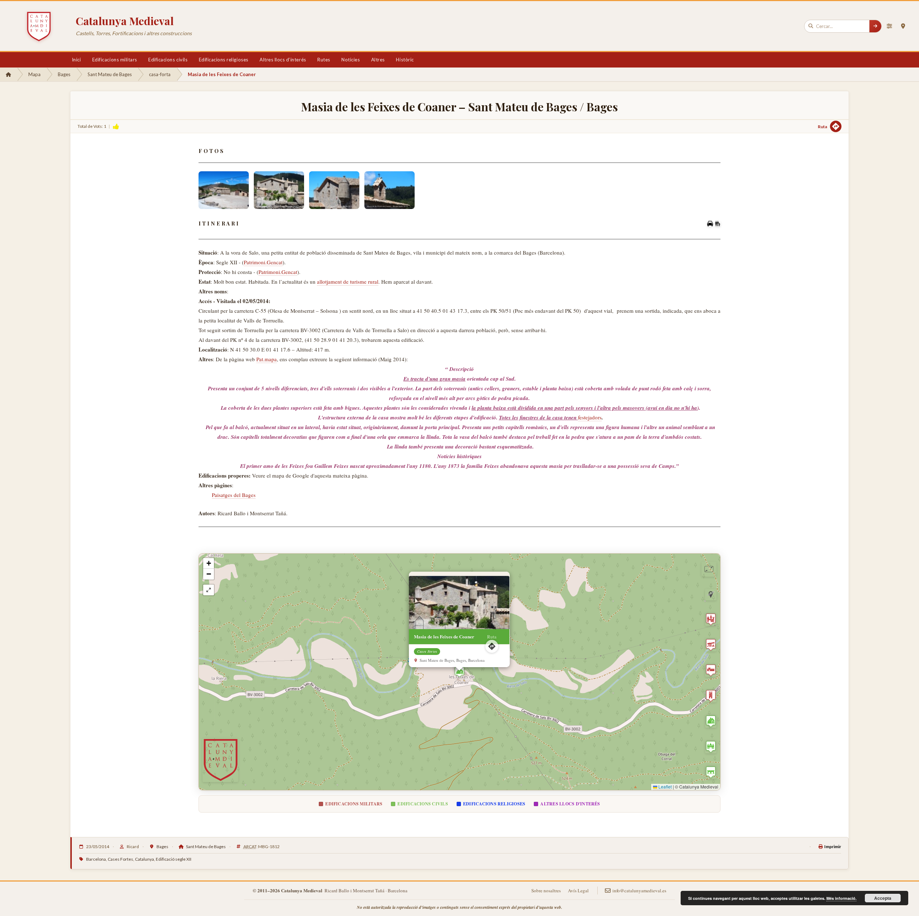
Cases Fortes (120, 859)
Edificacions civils (167, 59)
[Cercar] (875, 26)
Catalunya (144, 859)
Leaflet (664, 787)
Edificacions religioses (223, 59)
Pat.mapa (266, 359)
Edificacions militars (114, 59)
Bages (64, 74)
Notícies (350, 59)
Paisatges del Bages (234, 494)
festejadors (590, 417)
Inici (76, 59)
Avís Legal (578, 890)
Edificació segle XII (173, 859)
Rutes (323, 59)
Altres (378, 59)
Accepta (882, 898)
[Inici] (8, 74)
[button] (459, 672)
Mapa (34, 74)
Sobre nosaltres (546, 890)
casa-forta (160, 74)
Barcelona (96, 859)
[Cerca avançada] (889, 26)
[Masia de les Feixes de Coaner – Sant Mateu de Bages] (224, 190)
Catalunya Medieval (125, 21)
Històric (405, 59)
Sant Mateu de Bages (110, 74)
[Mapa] (903, 26)
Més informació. (841, 898)
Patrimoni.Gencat (263, 262)
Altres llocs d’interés (283, 59)
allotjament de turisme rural (347, 281)
